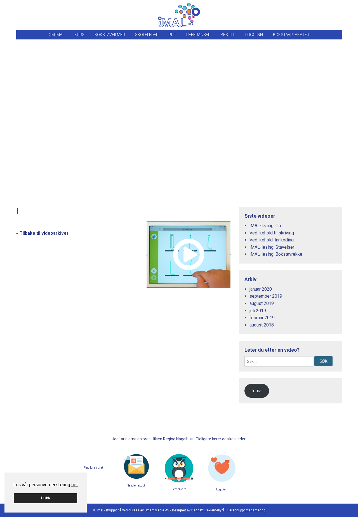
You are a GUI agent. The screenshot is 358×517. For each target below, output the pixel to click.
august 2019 (261, 303)
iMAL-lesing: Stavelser (271, 247)
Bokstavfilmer (110, 34)
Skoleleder (147, 34)
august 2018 (261, 325)
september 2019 (265, 296)
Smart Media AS (157, 510)
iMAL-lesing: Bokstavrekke (275, 254)
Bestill (228, 34)
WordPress (130, 510)
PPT (172, 34)
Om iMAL (56, 34)
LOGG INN (254, 34)
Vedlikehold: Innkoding (271, 240)
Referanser (198, 34)
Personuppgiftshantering (246, 510)
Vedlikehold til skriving (271, 233)
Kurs (79, 34)
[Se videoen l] (188, 254)
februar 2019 (262, 317)
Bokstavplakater (291, 34)
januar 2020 (260, 289)
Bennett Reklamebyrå (208, 510)
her (74, 484)
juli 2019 (257, 310)
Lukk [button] (45, 498)
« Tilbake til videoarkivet (42, 233)
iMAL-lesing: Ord (265, 225)
